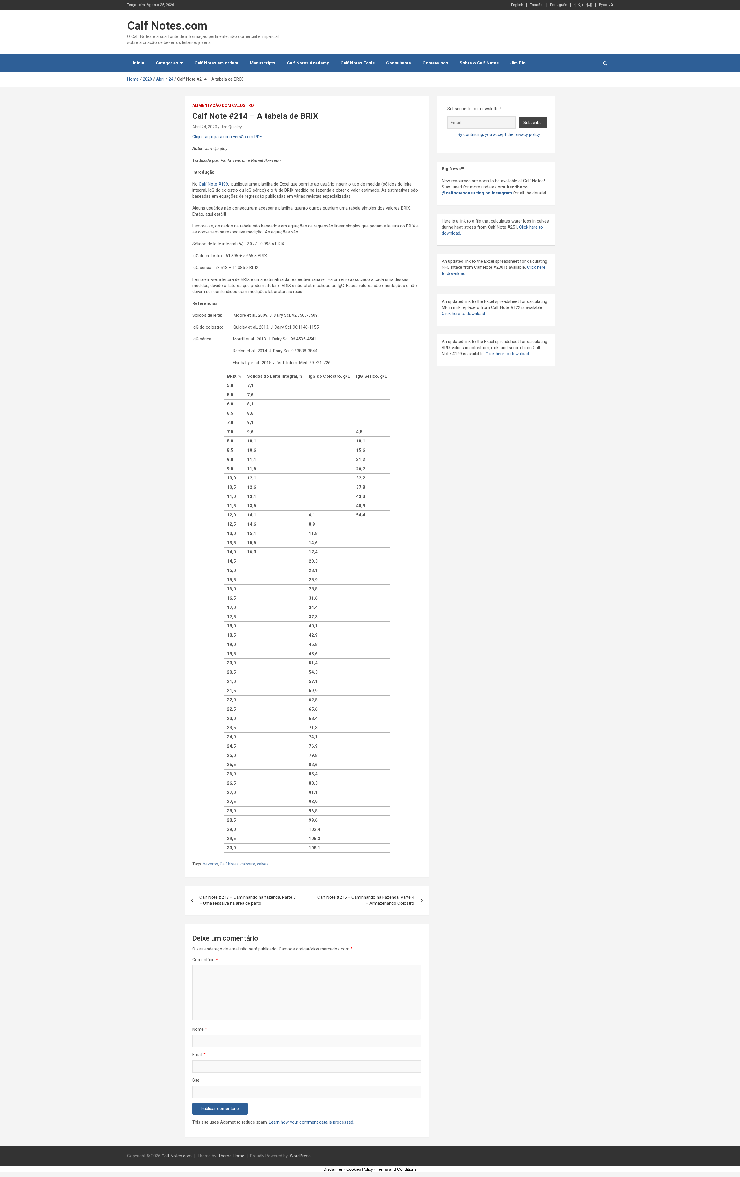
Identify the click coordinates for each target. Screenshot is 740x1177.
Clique (198, 136)
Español (536, 5)
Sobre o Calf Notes (479, 63)
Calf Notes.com (167, 26)
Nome (199, 1029)
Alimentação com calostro (223, 105)
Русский (606, 5)
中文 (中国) (583, 5)
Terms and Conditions (397, 1169)
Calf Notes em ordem (216, 63)
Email (199, 1054)
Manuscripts (262, 63)
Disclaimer (333, 1169)
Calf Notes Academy (308, 63)
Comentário (205, 959)
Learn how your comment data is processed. (311, 1122)
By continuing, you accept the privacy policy (499, 134)
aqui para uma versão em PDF (233, 136)
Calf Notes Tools (358, 63)
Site (195, 1080)
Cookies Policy (359, 1169)
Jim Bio (518, 63)
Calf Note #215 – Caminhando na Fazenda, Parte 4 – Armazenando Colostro (365, 900)
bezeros (210, 864)
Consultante (398, 63)
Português (558, 5)
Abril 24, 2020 (204, 127)
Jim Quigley (231, 127)
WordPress (300, 1156)
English (517, 5)
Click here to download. (464, 313)
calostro (247, 864)
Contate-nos (435, 63)
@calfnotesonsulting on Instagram (477, 193)
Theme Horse (231, 1156)
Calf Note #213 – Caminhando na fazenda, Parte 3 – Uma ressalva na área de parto (247, 900)
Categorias (167, 63)
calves (263, 864)
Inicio (138, 63)
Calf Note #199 (213, 184)
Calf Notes (229, 864)
